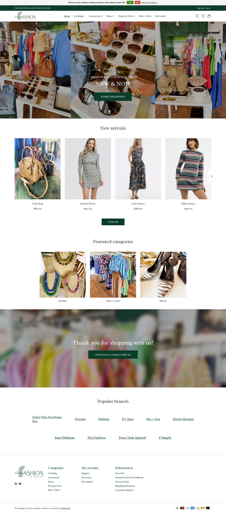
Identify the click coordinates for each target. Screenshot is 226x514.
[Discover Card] (198, 508)
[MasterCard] (182, 508)
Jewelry (62, 301)
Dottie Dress (87, 203)
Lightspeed (65, 508)
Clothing (52, 473)
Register (86, 473)
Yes (130, 3)
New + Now (145, 16)
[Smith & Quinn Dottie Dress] (88, 168)
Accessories (53, 477)
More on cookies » (150, 3)
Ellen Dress (188, 203)
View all (113, 221)
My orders (86, 477)
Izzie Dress (138, 203)
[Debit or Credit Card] (208, 508)
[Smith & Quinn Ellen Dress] (188, 168)
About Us (119, 473)
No (137, 3)
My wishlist (87, 481)
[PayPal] (203, 508)
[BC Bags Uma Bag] (38, 168)
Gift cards (160, 16)
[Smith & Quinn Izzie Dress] (138, 168)
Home (67, 16)
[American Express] (192, 508)
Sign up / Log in (203, 8)
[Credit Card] (177, 508)
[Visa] (187, 508)
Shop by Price (55, 486)
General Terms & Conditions (129, 477)
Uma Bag (37, 203)
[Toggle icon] (197, 16)
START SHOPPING (113, 96)
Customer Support (124, 490)
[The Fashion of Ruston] (25, 16)
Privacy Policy (122, 481)
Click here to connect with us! (113, 354)
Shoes (163, 301)
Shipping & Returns (125, 486)
